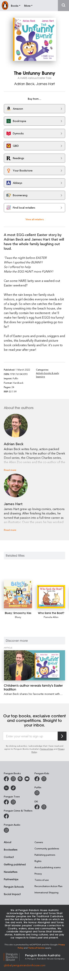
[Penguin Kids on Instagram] (43, 778)
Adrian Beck (24, 84)
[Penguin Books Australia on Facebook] (6, 778)
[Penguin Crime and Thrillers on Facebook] (6, 816)
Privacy (38, 873)
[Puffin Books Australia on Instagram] (36, 792)
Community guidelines (46, 848)
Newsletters (10, 871)
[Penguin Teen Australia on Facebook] (6, 802)
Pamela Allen (51, 617)
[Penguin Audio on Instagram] (6, 830)
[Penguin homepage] (5, 5)
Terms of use (41, 880)
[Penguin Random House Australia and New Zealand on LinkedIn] (6, 787)
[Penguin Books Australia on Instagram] (13, 778)
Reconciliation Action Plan (48, 886)
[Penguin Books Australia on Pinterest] (20, 778)
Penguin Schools (14, 886)
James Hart (45, 84)
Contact (9, 857)
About (7, 842)
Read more (10, 470)
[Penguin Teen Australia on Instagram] (13, 802)
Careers (38, 842)
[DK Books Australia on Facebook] (36, 806)
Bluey (18, 617)
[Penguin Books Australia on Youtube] (27, 778)
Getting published (15, 864)
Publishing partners (44, 854)
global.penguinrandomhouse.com (24, 965)
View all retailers (34, 219)
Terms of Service (36, 947)
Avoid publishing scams (47, 867)
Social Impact (12, 894)
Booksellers (10, 849)
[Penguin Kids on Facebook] (36, 778)
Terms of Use (46, 748)
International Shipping (46, 892)
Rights (37, 861)
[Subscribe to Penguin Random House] (62, 736)
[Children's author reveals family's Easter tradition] (34, 665)
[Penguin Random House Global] (14, 956)
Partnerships (11, 879)
